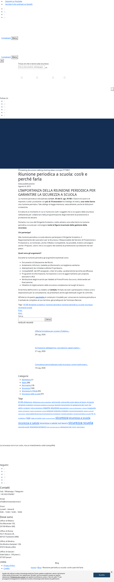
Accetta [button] (102, 575)
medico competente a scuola (38, 411)
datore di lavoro (80, 402)
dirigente (90, 402)
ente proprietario (37, 408)
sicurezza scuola (25, 307)
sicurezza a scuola (79, 418)
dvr (90, 405)
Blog (39, 567)
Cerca (20, 316)
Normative (26, 385)
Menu (14, 38)
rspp (28, 417)
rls (92, 413)
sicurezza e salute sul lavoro (54, 423)
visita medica (80, 427)
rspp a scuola (36, 418)
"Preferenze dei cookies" (18, 577)
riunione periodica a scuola (72, 304)
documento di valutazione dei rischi (74, 405)
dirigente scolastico (37, 304)
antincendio (56, 402)
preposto (50, 411)
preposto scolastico (61, 411)
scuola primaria (50, 418)
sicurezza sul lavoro (38, 427)
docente (58, 405)
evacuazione (64, 408)
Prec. (20, 310)
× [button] (111, 572)
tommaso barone (55, 427)
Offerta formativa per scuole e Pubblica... (52, 331)
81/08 (25, 304)
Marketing (26, 379)
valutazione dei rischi (68, 427)
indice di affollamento (75, 408)
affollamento (27, 402)
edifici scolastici (24, 408)
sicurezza (89, 304)
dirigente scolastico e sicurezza (44, 405)
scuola (44, 418)
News (24, 382)
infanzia (84, 408)
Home (33, 567)
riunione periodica (53, 304)
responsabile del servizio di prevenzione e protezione (43, 414)
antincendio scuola (67, 402)
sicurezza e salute (28, 423)
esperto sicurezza (51, 408)
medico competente (24, 411)
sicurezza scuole (23, 427)
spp (48, 427)
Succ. (20, 313)
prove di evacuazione (76, 411)
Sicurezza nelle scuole (31, 394)
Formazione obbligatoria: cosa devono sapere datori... (57, 348)
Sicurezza (26, 388)
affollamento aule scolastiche (42, 402)
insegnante (91, 408)
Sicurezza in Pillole (30, 391)
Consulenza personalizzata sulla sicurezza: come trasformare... (61, 364)
